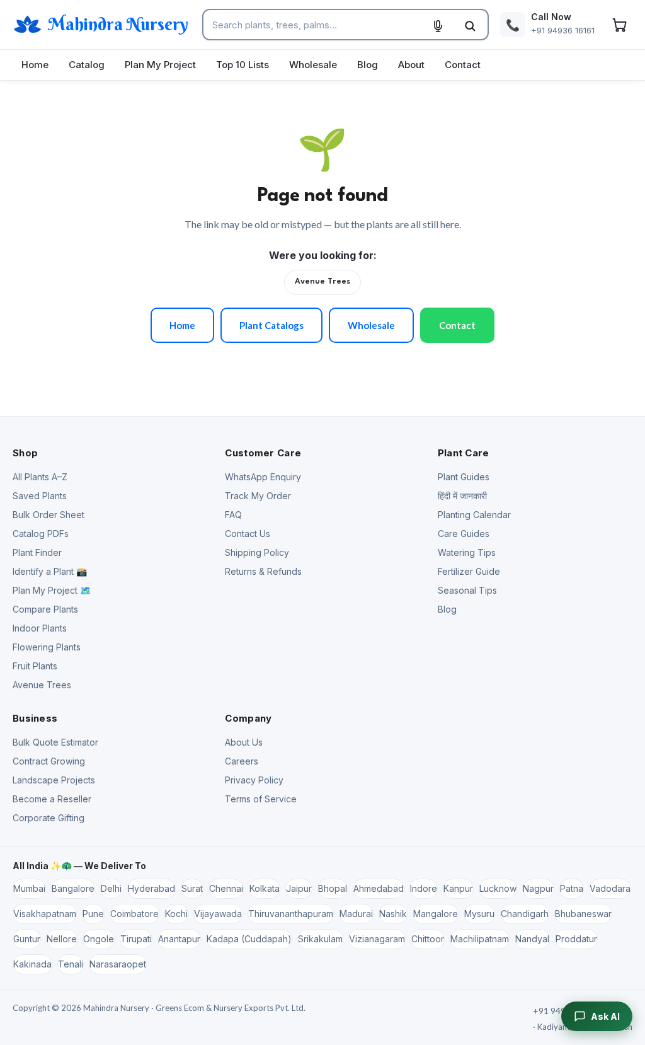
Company (248, 718)
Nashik (393, 913)
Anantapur (179, 938)
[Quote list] (619, 24)
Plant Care (463, 453)
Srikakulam (320, 938)
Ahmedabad (378, 888)
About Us (244, 742)
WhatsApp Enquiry (263, 476)
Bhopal (332, 888)
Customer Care (263, 453)
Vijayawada (218, 913)
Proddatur (576, 938)
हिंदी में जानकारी (462, 495)
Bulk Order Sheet (48, 514)
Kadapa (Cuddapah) (249, 938)
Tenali (70, 964)
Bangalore (73, 888)
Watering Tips (467, 552)
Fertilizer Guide (469, 571)
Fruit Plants (35, 666)
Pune (93, 913)
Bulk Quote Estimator (55, 742)
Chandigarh (525, 913)
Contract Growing (49, 761)
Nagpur (538, 888)
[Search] (469, 26)
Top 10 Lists (242, 65)
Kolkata (264, 888)
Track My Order (258, 495)
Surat (192, 888)
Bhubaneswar (583, 913)
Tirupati (136, 938)
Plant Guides (463, 476)
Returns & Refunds (263, 571)
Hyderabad (151, 888)
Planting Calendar (474, 514)
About (411, 65)
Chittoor (427, 938)
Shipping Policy (257, 552)
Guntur (26, 938)
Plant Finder (37, 552)
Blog (367, 65)
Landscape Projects (54, 780)
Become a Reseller (52, 799)
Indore (423, 888)
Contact (463, 65)
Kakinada (32, 964)
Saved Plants (40, 495)
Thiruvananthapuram (290, 913)
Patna (571, 888)
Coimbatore (134, 913)
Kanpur (458, 888)
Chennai (226, 888)
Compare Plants (45, 609)
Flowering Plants (47, 647)
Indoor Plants (40, 628)
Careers (241, 761)
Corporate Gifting (48, 817)
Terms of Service (261, 799)
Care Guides (463, 533)
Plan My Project (160, 65)
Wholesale (313, 65)
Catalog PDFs (41, 533)
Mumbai (29, 888)
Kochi (176, 913)
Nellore (62, 938)
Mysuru (479, 913)
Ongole (98, 938)
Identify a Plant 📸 (50, 571)
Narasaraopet (117, 964)
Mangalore (435, 913)
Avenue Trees (322, 282)
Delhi (111, 888)
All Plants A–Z (40, 476)
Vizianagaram (377, 938)
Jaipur (299, 888)
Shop (25, 453)
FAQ (233, 514)
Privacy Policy (254, 780)
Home (35, 65)
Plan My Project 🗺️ (52, 590)
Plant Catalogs (271, 325)
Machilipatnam (479, 938)
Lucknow (498, 888)
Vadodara (610, 888)
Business (35, 718)
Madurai (356, 913)
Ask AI (605, 1016)
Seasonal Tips (467, 590)
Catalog (87, 65)
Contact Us (247, 533)
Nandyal (532, 938)
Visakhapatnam (44, 913)
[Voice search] (437, 26)
